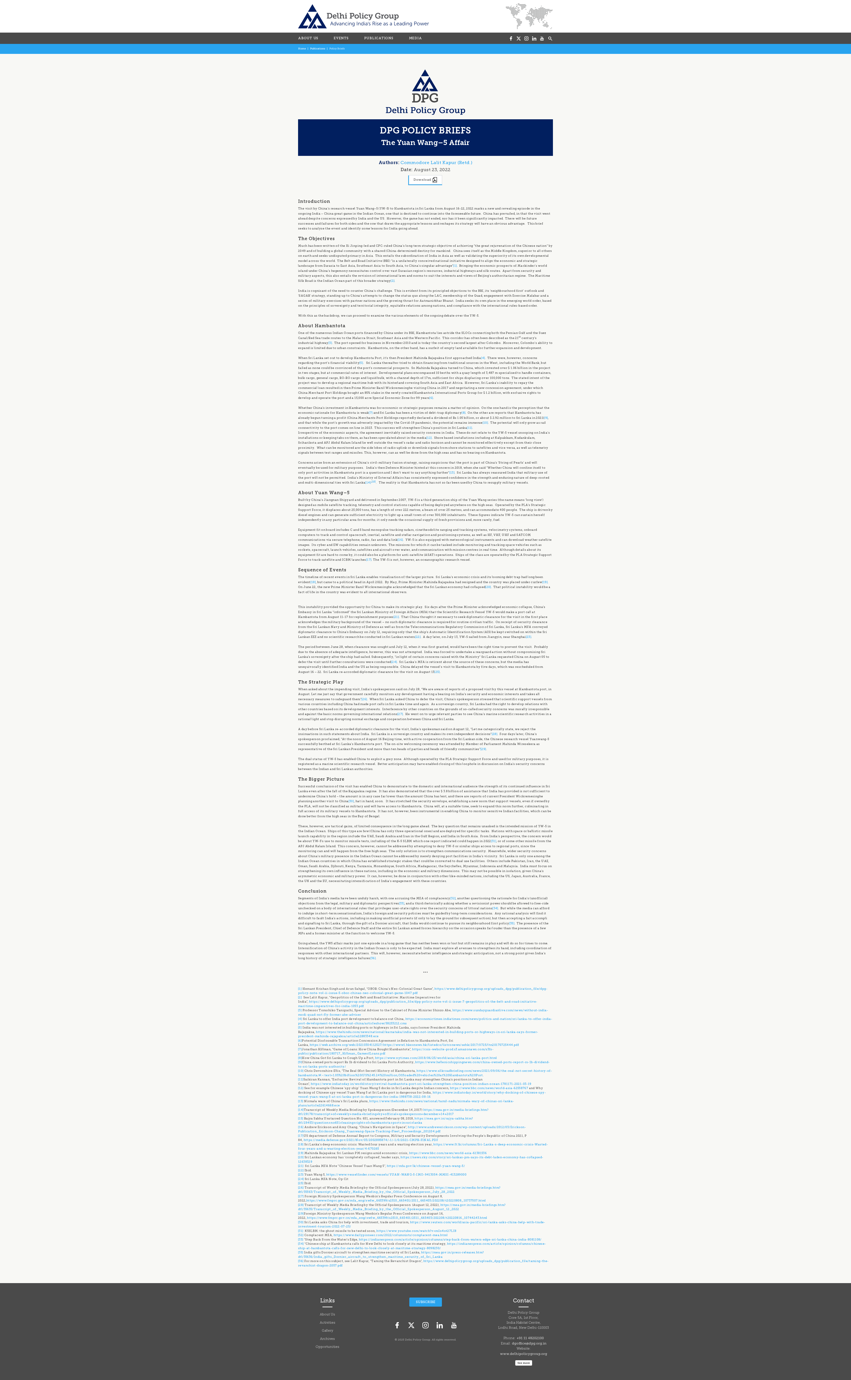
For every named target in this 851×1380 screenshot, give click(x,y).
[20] (488, 587)
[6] (431, 398)
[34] (495, 908)
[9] (546, 417)
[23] (528, 637)
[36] (373, 958)
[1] (455, 265)
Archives (327, 1339)
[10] (485, 422)
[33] (401, 903)
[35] (512, 923)
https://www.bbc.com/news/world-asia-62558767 (489, 1088)
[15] (374, 481)
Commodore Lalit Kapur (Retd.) (436, 162)
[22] (418, 637)
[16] (400, 539)
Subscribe (425, 1302)
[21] (396, 617)
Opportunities (327, 1347)
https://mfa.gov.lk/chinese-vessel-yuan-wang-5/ (426, 1166)
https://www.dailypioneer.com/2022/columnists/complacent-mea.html (391, 1235)
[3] (330, 343)
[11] (469, 427)
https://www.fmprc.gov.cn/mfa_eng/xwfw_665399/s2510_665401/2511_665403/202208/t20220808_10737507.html (396, 1200)
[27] (400, 714)
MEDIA (415, 38)
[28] (495, 734)
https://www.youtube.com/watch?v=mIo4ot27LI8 (416, 1231)
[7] (371, 412)
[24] (394, 662)
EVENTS (341, 38)
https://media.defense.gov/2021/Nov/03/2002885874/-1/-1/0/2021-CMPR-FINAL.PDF (371, 1140)
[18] (313, 582)
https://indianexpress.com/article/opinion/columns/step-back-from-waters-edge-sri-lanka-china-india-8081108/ (450, 1239)
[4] (483, 358)
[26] (364, 699)
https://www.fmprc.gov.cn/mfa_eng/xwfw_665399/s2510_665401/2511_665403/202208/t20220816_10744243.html (397, 1217)
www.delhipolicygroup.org (523, 1354)
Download (423, 180)
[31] (493, 841)
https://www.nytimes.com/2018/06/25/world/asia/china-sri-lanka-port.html (436, 1058)
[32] (453, 898)
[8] (463, 412)
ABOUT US (308, 38)
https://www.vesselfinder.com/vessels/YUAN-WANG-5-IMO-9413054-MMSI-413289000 (396, 1174)
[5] (361, 363)
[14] (368, 482)
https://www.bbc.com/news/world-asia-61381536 (448, 1153)
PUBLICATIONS (378, 38)
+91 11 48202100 (530, 1338)
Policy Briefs (337, 48)
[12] (429, 437)
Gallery (327, 1331)
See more (523, 1362)
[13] (452, 472)
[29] (483, 749)
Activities (327, 1323)
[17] (369, 559)
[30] (351, 801)
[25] (437, 672)
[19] (545, 582)
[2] (392, 280)
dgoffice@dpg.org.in (529, 1343)
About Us (327, 1314)
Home (302, 48)
